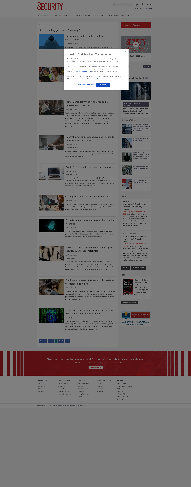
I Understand (103, 84)
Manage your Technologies (86, 84)
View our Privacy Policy (98, 79)
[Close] (126, 51)
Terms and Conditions (82, 71)
